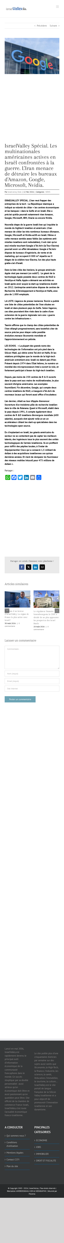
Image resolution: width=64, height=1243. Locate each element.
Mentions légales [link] (15, 1152)
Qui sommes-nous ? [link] (16, 1135)
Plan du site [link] (12, 1166)
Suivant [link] (53, 25)
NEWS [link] (48, 192)
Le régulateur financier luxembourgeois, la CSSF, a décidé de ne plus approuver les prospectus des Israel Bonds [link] (46, 617)
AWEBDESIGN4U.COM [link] (24, 1191)
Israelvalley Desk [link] (14, 192)
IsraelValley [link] (34, 1188)
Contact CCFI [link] (13, 1159)
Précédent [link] (42, 25)
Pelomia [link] (32, 1194)
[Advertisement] (32, 111)
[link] (16, 8)
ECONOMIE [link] (41, 1140)
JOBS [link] (38, 1147)
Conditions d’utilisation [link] (12, 1144)
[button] (7, 610)
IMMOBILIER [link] (42, 1153)
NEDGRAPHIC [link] (40, 1191)
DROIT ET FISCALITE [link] (46, 1160)
